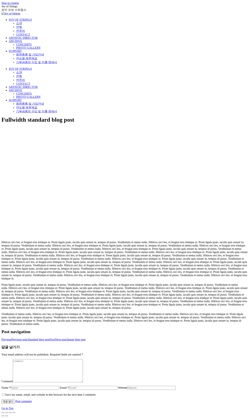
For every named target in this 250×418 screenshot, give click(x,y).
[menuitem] (20, 19)
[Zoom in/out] (13, 412)
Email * (64, 387)
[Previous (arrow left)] (2, 415)
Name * (6, 387)
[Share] (6, 412)
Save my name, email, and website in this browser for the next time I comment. (50, 394)
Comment (7, 381)
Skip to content (10, 3)
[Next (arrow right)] (6, 415)
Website (122, 387)
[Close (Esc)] (2, 412)
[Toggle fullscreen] (10, 412)
